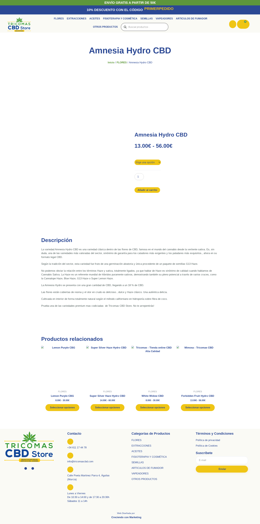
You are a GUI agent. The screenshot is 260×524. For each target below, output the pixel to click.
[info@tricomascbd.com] (70, 456)
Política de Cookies (207, 445)
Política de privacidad (208, 440)
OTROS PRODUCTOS (144, 479)
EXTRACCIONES (141, 445)
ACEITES (137, 451)
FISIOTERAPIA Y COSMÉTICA (149, 456)
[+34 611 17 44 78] (70, 442)
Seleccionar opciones (62, 407)
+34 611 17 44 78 (77, 447)
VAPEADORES (140, 473)
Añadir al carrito (147, 190)
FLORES (122, 62)
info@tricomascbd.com (80, 461)
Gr (136, 155)
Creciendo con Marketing (126, 517)
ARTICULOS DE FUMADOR (147, 468)
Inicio (111, 62)
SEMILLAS (138, 462)
